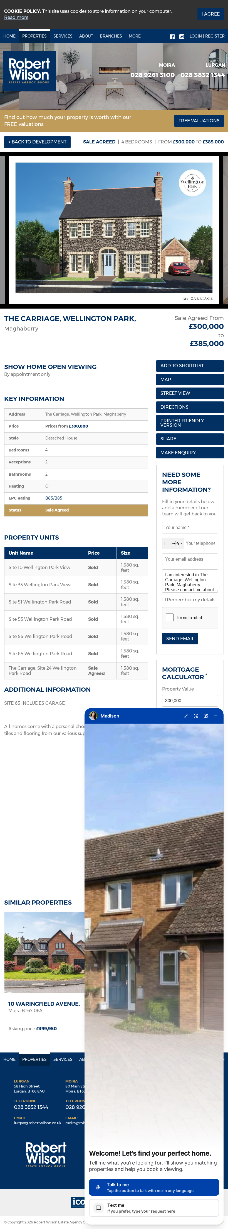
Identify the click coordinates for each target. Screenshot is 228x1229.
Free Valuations (199, 120)
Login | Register (207, 36)
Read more (16, 17)
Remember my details (190, 599)
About (86, 36)
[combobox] (173, 543)
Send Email (180, 638)
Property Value (178, 689)
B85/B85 (53, 498)
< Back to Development (37, 142)
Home (9, 36)
